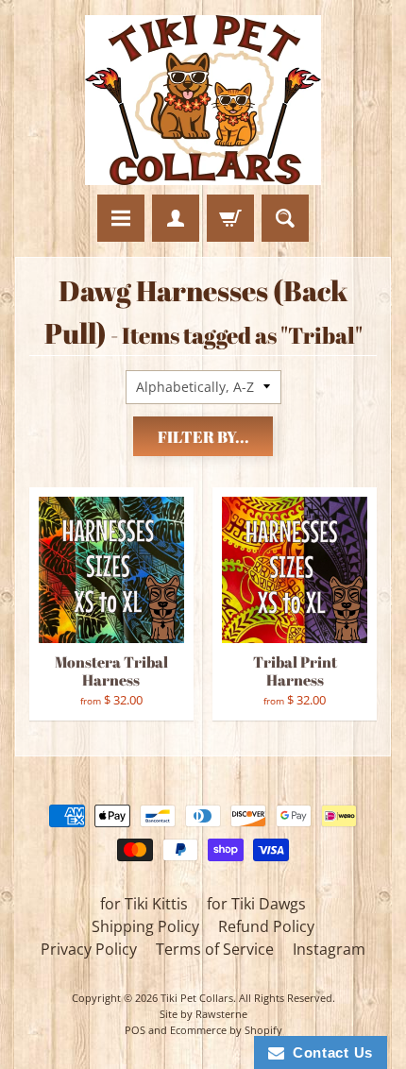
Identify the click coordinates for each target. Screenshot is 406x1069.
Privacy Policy (89, 949)
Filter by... (203, 437)
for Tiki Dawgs (256, 903)
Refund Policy (266, 926)
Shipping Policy (145, 926)
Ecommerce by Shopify (226, 1030)
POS (135, 1030)
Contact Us (328, 1052)
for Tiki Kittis (144, 903)
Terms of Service (215, 949)
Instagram (329, 949)
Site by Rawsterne (203, 1014)
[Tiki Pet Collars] (203, 100)
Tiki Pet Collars (197, 998)
